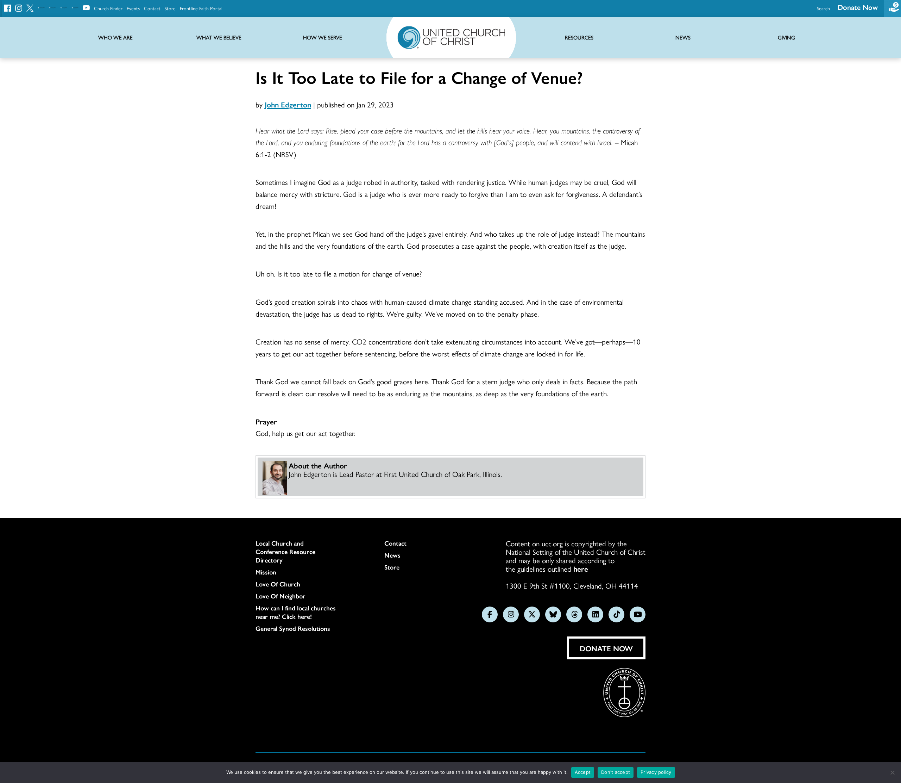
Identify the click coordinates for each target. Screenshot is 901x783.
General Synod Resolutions (293, 628)
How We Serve (322, 37)
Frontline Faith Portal (201, 8)
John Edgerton (288, 104)
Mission (266, 572)
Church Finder (108, 8)
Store (170, 8)
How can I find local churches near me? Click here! (296, 612)
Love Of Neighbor (280, 596)
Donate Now (858, 7)
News (392, 555)
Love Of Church (278, 584)
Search (823, 8)
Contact (152, 8)
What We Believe (218, 37)
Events (133, 8)
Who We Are (115, 37)
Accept (583, 772)
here (580, 568)
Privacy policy (656, 772)
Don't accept (615, 772)
